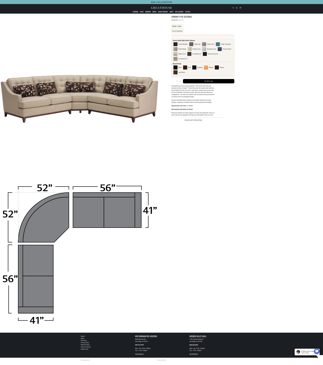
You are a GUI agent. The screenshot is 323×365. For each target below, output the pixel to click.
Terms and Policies (161, 360)
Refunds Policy (85, 345)
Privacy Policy (85, 342)
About (82, 338)
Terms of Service (86, 347)
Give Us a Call (189, 120)
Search (83, 336)
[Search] (233, 8)
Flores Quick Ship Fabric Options (184, 40)
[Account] (237, 8)
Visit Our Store (197, 120)
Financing (84, 340)
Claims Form (84, 349)
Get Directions (139, 354)
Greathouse (87, 360)
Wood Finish (177, 64)
